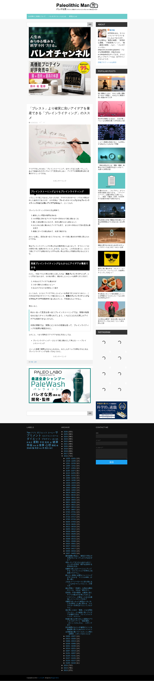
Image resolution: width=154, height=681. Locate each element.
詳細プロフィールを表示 (107, 62)
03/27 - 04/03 (71, 553)
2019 (66, 449)
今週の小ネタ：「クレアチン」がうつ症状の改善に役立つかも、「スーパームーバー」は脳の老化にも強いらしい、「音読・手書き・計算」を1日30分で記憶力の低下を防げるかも (111, 194)
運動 (36, 441)
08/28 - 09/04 (71, 500)
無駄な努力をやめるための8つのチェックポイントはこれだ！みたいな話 (111, 246)
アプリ (34, 433)
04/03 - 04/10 (71, 551)
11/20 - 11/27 (71, 471)
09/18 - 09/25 (71, 492)
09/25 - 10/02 (71, 490)
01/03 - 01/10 (71, 663)
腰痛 (35, 445)
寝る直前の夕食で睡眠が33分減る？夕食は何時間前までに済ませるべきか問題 (111, 222)
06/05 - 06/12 (71, 529)
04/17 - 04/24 (71, 546)
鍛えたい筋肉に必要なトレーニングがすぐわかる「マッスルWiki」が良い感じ (78, 577)
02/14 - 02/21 (71, 648)
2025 (66, 434)
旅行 (51, 448)
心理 (35, 362)
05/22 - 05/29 (71, 534)
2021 (66, 444)
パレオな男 (41, 678)
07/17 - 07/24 (71, 514)
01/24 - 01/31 (71, 656)
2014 (66, 668)
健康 (55, 441)
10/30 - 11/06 (71, 478)
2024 (66, 436)
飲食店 (30, 442)
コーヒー (51, 433)
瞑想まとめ (73, 16)
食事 (42, 445)
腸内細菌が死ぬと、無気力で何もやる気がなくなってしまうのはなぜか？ (78, 558)
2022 (66, 441)
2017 (66, 453)
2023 (66, 439)
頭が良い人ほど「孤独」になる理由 (78, 610)
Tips (29, 432)
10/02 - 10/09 (71, 488)
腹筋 (40, 448)
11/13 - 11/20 (71, 473)
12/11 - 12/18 (71, 463)
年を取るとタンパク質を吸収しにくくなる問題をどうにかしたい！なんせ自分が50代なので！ (111, 296)
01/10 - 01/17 (71, 660)
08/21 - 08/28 (71, 502)
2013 (66, 670)
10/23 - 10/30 (71, 480)
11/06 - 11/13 (71, 475)
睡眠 (54, 445)
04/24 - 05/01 (71, 544)
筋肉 (47, 442)
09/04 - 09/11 (71, 497)
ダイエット (34, 438)
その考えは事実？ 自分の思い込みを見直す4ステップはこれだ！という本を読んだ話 (111, 321)
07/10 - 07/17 (71, 517)
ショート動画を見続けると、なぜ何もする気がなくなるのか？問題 (111, 143)
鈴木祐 (112, 30)
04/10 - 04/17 (71, 548)
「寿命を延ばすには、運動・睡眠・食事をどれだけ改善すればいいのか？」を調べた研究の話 (111, 167)
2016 (66, 456)
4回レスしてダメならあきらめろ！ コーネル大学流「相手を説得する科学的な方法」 (78, 564)
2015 (66, 665)
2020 (66, 446)
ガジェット (42, 432)
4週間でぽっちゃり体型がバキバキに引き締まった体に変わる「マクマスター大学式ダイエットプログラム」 (78, 604)
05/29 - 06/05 (71, 531)
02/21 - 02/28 (71, 646)
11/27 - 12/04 (71, 468)
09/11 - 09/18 (71, 495)
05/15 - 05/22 (71, 536)
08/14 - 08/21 (71, 505)
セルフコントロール (50, 436)
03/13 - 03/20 (71, 639)
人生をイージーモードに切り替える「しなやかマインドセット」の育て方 (78, 584)
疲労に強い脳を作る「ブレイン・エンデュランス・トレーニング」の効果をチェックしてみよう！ (111, 270)
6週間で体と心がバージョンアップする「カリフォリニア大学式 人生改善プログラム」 (79, 571)
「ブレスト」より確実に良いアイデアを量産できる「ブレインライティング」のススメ (78, 614)
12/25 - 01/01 (71, 458)
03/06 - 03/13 (71, 641)
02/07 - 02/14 (71, 651)
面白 (47, 448)
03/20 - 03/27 (71, 636)
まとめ (55, 439)
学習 (31, 362)
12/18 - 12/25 (71, 461)
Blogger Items (55, 678)
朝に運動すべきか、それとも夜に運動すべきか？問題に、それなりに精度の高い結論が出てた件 (111, 95)
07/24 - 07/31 (71, 512)
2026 (66, 432)
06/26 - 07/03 (71, 522)
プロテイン (47, 439)
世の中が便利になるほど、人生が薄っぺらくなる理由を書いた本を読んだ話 (111, 120)
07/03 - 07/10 (71, 519)
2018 (66, 451)
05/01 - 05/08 (71, 541)
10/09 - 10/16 (71, 485)
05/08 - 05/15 (71, 539)
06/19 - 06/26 (71, 524)
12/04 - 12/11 (71, 466)
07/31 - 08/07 (71, 510)
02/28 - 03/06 (71, 643)
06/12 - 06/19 (71, 527)
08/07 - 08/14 (71, 507)
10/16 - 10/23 (71, 483)
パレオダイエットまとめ (57, 16)
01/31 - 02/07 (71, 653)
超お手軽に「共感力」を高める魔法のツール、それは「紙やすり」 (78, 589)
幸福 (30, 445)
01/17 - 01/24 (71, 658)
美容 (37, 448)
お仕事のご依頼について (37, 16)
